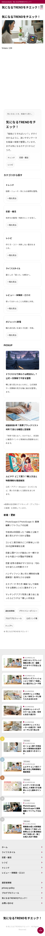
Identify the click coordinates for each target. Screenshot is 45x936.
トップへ (9, 626)
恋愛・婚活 (23, 157)
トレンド (11, 157)
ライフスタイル (8, 852)
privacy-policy (8, 887)
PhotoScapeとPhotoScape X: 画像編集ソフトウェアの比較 (22, 524)
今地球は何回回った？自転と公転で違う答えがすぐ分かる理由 (22, 534)
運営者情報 (10, 611)
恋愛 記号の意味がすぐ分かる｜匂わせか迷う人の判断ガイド (22, 565)
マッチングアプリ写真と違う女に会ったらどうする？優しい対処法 (22, 596)
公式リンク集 (31, 618)
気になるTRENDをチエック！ (21, 7)
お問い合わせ (7, 903)
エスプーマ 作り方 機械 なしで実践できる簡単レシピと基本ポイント (22, 586)
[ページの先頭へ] (40, 930)
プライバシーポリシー (28, 611)
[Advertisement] (22, 76)
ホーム (5, 847)
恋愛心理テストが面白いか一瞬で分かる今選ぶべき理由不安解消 (22, 555)
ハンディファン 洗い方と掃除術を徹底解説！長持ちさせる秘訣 (22, 576)
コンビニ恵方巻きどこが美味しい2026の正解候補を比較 (22, 544)
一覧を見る (12, 198)
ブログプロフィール (13, 618)
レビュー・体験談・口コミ (13, 872)
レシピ (10, 165)
